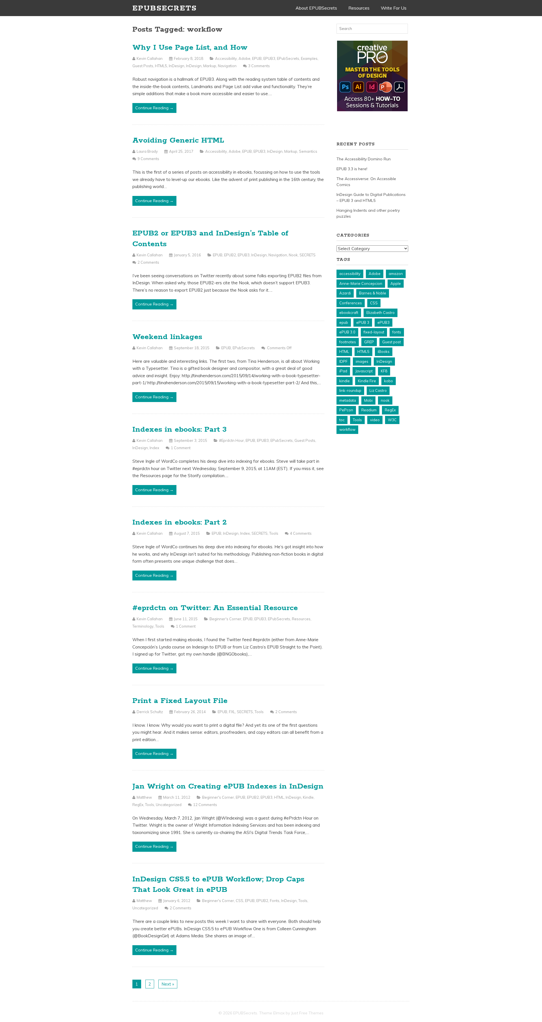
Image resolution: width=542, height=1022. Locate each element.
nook (385, 400)
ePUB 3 (362, 322)
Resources (359, 8)
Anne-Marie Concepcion (360, 283)
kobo (388, 381)
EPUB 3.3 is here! (351, 168)
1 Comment (181, 448)
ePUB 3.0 (347, 332)
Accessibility (226, 58)
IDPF (343, 361)
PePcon (346, 410)
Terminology (143, 626)
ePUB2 (230, 255)
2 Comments (148, 262)
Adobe (244, 58)
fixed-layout (374, 332)
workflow (347, 429)
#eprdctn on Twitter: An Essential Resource (215, 608)
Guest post (391, 342)
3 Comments (259, 66)
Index (154, 448)
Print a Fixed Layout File (180, 701)
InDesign (176, 66)
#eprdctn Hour (231, 440)
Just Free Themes (307, 1013)
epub (343, 322)
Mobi (368, 400)
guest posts (142, 66)
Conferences (350, 303)
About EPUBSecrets (316, 8)
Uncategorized (169, 804)
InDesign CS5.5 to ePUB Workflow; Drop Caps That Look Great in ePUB (218, 884)
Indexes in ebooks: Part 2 (179, 522)
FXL (232, 711)
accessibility (349, 273)
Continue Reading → (154, 107)
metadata (347, 400)
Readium (369, 410)
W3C (392, 420)
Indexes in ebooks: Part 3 (179, 429)
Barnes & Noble (372, 293)
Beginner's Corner (225, 619)
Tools (273, 533)
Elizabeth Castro (380, 312)
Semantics (308, 151)
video (375, 420)
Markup (209, 66)
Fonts (274, 900)
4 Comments (301, 533)
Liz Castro (378, 390)
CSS (239, 900)
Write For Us (393, 8)
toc (342, 420)
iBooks (384, 351)
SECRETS (308, 255)
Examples (309, 58)
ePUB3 (269, 58)
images (362, 361)
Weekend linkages (167, 337)
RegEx (137, 804)
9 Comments (148, 158)
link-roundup (350, 390)
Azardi (345, 293)
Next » (167, 984)
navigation (227, 66)
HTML (279, 797)
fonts (396, 332)
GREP (369, 342)
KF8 (384, 371)
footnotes (347, 342)
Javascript (364, 371)
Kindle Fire (367, 381)
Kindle (308, 797)
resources (301, 619)
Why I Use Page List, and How (190, 48)
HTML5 (161, 66)
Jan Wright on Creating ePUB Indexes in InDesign (228, 786)
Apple (395, 283)
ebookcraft (348, 312)
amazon (396, 273)
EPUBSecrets (164, 8)
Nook (293, 255)
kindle (344, 381)
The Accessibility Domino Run (363, 158)
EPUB (257, 58)
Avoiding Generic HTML (178, 140)
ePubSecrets (288, 58)
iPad (343, 371)
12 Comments (205, 804)
